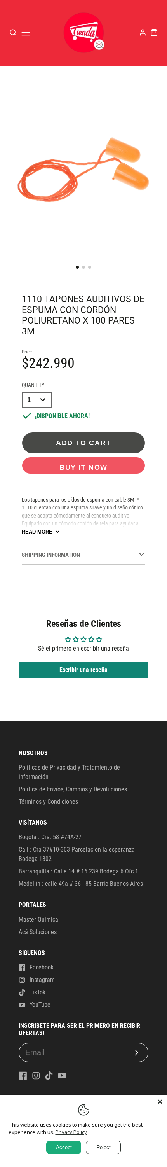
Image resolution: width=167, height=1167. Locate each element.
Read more (37, 532)
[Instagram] (36, 1075)
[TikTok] (49, 1075)
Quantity (33, 385)
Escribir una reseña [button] (83, 670)
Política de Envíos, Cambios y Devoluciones (73, 789)
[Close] (160, 1102)
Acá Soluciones (38, 932)
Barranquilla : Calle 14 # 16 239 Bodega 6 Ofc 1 (78, 871)
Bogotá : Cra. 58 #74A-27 (50, 837)
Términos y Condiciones (48, 801)
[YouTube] (62, 1075)
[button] (77, 267)
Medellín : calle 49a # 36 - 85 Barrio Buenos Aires (81, 883)
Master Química (38, 919)
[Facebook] (23, 1075)
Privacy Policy (71, 1132)
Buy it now (83, 467)
